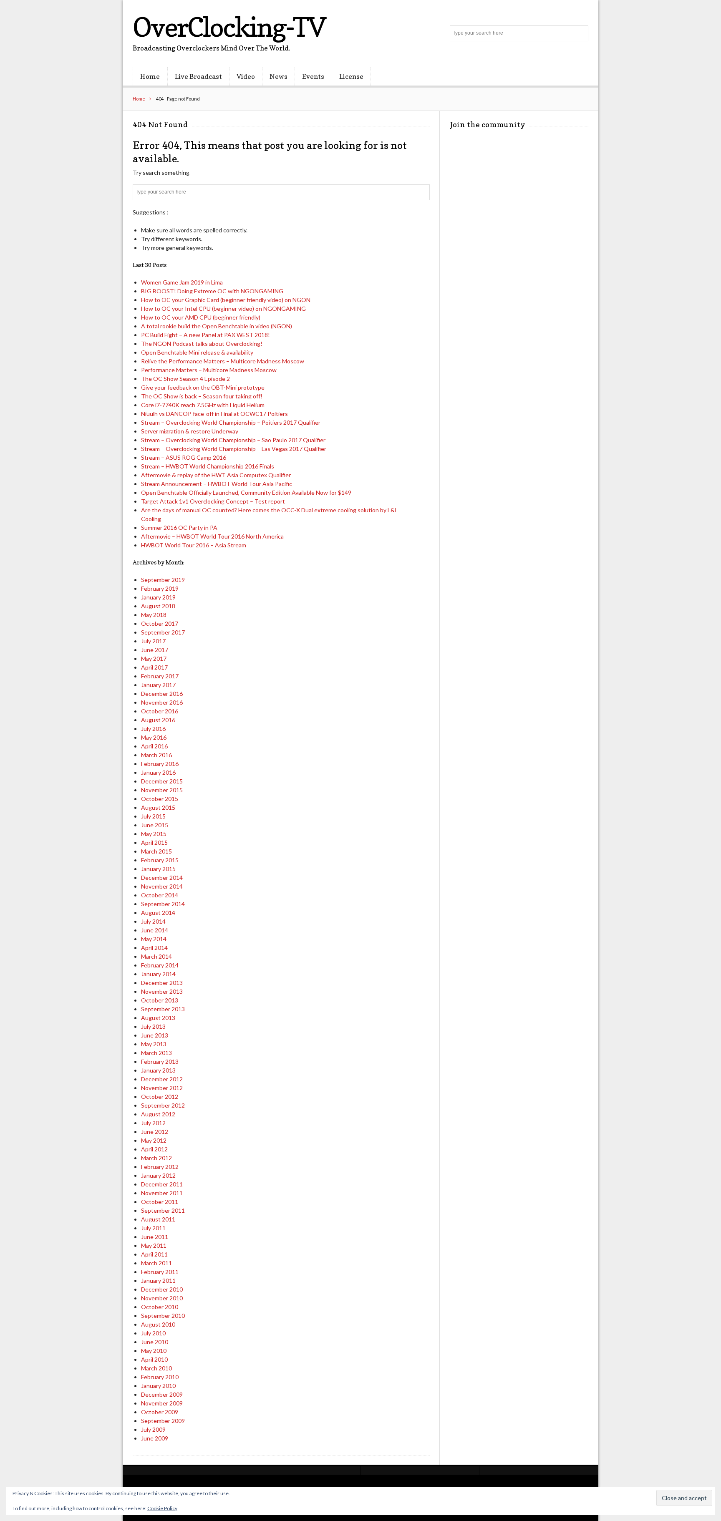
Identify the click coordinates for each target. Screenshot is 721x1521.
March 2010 (156, 1368)
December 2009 (162, 1394)
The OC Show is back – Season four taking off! (201, 396)
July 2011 (153, 1227)
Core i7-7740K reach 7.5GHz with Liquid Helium (203, 404)
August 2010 (158, 1324)
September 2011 (163, 1210)
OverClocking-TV (229, 27)
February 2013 (160, 1061)
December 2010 (162, 1289)
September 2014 (163, 903)
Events (313, 76)
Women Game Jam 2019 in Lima (182, 282)
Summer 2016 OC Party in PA (179, 527)
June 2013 (154, 1035)
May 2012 (153, 1140)
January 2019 (158, 597)
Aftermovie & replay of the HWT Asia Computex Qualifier (216, 474)
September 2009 (163, 1420)
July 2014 (153, 921)
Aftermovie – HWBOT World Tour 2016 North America (212, 536)
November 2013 (162, 991)
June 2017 (154, 649)
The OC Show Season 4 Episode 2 (185, 378)
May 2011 (153, 1245)
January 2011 (158, 1280)
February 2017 (160, 676)
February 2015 (160, 860)
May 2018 (153, 614)
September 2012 (163, 1105)
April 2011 (154, 1254)
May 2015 (153, 833)
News (278, 76)
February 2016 (160, 763)
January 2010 (158, 1385)
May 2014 (153, 938)
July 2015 (153, 816)
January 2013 (158, 1070)
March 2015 (156, 851)
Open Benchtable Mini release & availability (197, 352)
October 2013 (159, 1000)
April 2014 (154, 947)
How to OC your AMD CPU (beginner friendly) (200, 317)
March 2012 (156, 1157)
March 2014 (156, 956)
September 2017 (163, 632)
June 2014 (154, 930)
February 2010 (160, 1376)
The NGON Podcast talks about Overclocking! (201, 343)
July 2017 (153, 641)
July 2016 (153, 728)
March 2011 (156, 1263)
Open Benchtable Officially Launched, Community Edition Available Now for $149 (246, 492)
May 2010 (153, 1350)
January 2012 (158, 1175)
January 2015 (158, 868)
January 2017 (158, 684)
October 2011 (159, 1201)
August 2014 (158, 912)
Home (150, 76)
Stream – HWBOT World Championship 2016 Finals (207, 466)
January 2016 (158, 772)
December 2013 (162, 982)
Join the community (487, 124)
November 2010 (162, 1298)
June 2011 (154, 1236)
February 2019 (160, 588)
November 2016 (162, 702)
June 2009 (154, 1438)
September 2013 (163, 1008)
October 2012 (159, 1096)
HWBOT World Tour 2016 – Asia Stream (193, 545)
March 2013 (156, 1052)
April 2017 (154, 667)
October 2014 (159, 895)
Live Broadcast (198, 76)
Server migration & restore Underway (189, 431)
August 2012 (158, 1114)
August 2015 (158, 807)
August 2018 (158, 605)
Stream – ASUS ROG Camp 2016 (183, 457)
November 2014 (162, 886)
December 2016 (162, 693)
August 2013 (158, 1017)
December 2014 (162, 877)
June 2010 (154, 1341)
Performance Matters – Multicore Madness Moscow (209, 369)
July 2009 (153, 1429)
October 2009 (159, 1411)
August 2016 (158, 719)
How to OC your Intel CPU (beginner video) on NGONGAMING (223, 308)
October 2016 (159, 711)
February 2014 (160, 965)
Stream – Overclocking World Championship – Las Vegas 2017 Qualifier (233, 448)
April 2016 (154, 746)
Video (246, 76)
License (351, 76)
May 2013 (153, 1044)
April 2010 (154, 1359)
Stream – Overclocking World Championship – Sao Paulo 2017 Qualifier (233, 439)
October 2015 (159, 798)
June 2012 (154, 1131)
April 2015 (154, 842)
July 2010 (153, 1333)
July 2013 (153, 1026)
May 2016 (153, 737)
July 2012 (153, 1122)
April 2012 (154, 1149)
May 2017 (153, 658)
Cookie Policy (162, 1508)
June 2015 (154, 824)
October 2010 (159, 1306)
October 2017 (159, 623)
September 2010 (163, 1315)
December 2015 (162, 781)
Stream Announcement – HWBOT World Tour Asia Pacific (216, 483)
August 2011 (158, 1219)
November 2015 (162, 789)
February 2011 (160, 1271)
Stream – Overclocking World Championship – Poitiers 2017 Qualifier (230, 422)
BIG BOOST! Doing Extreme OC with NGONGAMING (212, 291)
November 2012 (162, 1087)
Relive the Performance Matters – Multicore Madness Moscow (222, 361)
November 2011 (162, 1192)
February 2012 (160, 1166)
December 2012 (162, 1079)
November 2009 (162, 1403)
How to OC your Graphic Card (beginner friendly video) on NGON (225, 299)
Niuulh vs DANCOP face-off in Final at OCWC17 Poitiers (214, 413)
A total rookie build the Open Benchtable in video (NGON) (216, 326)
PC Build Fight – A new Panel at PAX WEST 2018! (205, 334)
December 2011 (162, 1184)
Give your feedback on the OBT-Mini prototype (203, 387)
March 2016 (156, 754)
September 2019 (163, 579)
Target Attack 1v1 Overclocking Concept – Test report (213, 501)
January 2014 (158, 973)
